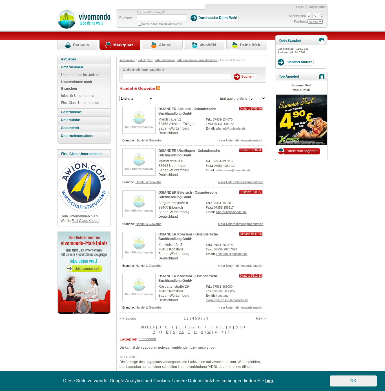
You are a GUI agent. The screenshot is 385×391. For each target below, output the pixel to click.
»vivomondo (127, 60)
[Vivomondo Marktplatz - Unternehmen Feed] (158, 88)
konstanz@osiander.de (231, 253)
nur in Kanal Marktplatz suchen (162, 23)
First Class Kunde (85, 221)
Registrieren (317, 6)
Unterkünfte (70, 120)
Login (300, 6)
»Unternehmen (165, 60)
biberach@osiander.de (231, 212)
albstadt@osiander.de (230, 128)
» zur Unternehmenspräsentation (240, 140)
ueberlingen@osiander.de (233, 170)
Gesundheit (70, 128)
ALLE (145, 327)
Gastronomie (71, 112)
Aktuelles (68, 59)
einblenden (147, 339)
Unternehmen (72, 67)
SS (181, 332)
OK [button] (353, 381)
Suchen (125, 18)
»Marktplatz (145, 60)
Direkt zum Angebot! (302, 151)
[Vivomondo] (83, 28)
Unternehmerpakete (77, 136)
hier (269, 380)
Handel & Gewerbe (148, 140)
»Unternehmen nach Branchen (197, 60)
